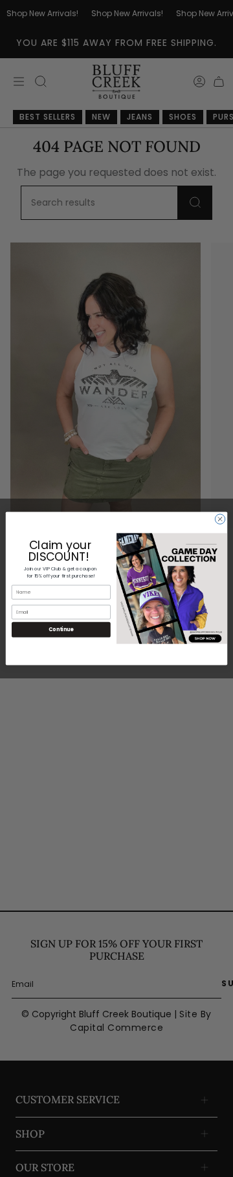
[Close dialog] (220, 519)
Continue (61, 629)
